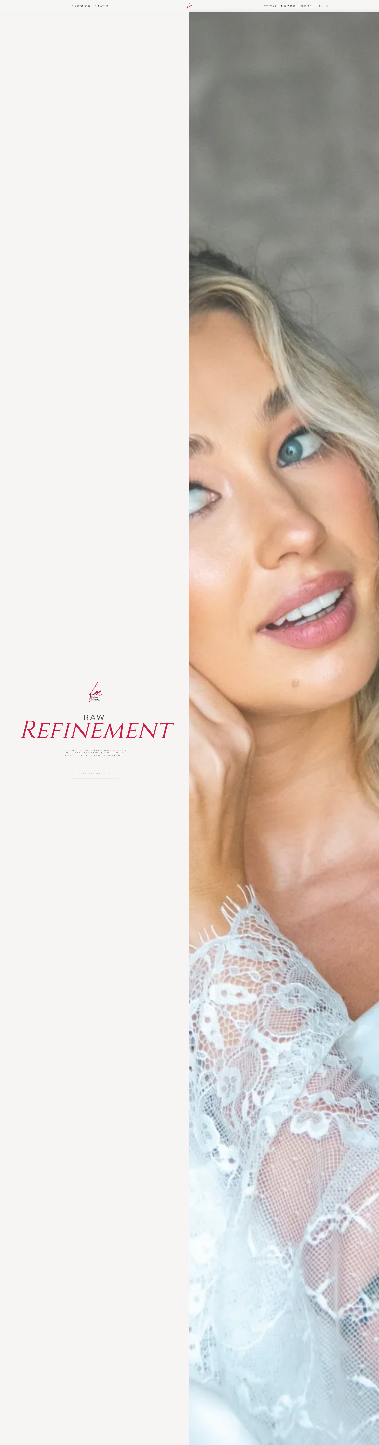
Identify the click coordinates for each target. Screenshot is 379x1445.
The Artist (101, 6)
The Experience (81, 6)
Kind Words (288, 6)
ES (326, 6)
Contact (305, 6)
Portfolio (270, 6)
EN (320, 6)
